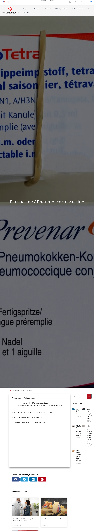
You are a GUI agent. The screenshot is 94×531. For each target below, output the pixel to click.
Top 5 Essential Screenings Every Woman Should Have (24, 520)
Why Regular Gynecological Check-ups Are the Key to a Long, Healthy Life (81, 430)
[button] (16, 479)
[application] (30, 9)
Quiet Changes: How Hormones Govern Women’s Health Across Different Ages (90, 434)
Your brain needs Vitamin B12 (51, 519)
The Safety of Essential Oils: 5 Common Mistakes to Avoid (79, 456)
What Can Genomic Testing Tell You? (90, 414)
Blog (89, 9)
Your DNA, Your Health (78, 412)
